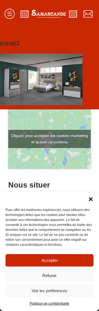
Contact (88, 14)
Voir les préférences (49, 290)
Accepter (50, 260)
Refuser (49, 275)
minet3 (10, 43)
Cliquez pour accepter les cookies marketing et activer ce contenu (49, 138)
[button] (91, 199)
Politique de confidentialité (49, 303)
